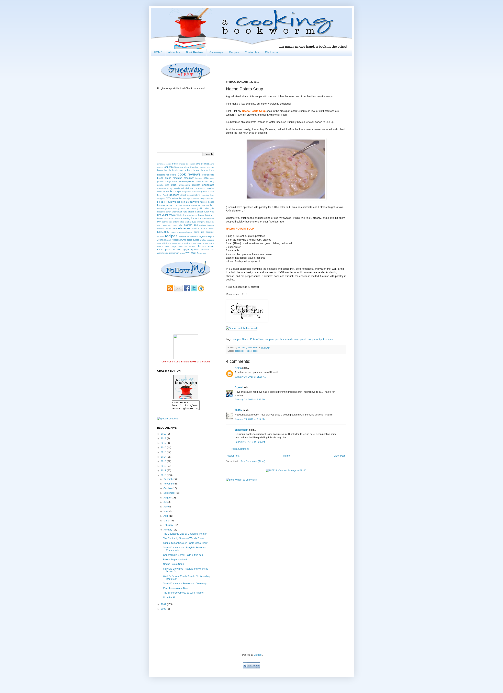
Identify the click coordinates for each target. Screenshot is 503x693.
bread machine (173, 178)
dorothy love (208, 195)
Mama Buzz (190, 222)
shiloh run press (169, 243)
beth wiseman (176, 170)
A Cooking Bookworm (248, 347)
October (168, 488)
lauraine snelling (182, 218)
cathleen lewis (201, 181)
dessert (174, 194)
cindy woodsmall (175, 188)
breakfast (189, 178)
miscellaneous (181, 228)
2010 (164, 475)
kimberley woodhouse (187, 215)
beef (166, 170)
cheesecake (184, 185)
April (166, 516)
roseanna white (179, 240)
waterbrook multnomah (168, 253)
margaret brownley (205, 222)
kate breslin (188, 211)
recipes (237, 339)
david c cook (208, 191)
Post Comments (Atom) (252, 461)
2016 (164, 447)
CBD (167, 185)
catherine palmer (186, 181)
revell (168, 240)
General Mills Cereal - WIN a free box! (183, 555)
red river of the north (188, 236)
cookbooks (200, 188)
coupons (161, 191)
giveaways (192, 201)
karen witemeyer (174, 211)
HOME (158, 52)
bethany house (192, 170)
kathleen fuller (202, 211)
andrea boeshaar (187, 164)
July (165, 502)
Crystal (239, 387)
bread (160, 178)
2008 (164, 609)
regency (203, 236)
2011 (164, 470)
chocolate (208, 184)
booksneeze (208, 175)
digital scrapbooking (190, 195)
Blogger (258, 654)
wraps (182, 253)
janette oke (171, 208)
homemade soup (289, 339)
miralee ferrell (164, 228)
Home (286, 455)
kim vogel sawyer (166, 215)
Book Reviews (195, 52)
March (167, 520)
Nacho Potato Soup (253, 339)
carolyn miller (171, 181)
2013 (164, 461)
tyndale (195, 249)
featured (210, 198)
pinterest (210, 232)
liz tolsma (202, 218)
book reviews (189, 174)
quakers (160, 236)
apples (179, 167)
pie (202, 232)
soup (255, 351)
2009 (164, 604)
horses (179, 205)
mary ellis (177, 225)
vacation (205, 250)
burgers (198, 178)
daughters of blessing (192, 191)
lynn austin (162, 222)
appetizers (170, 167)
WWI (187, 253)
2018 (164, 438)
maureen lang (191, 225)
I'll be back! (169, 597)
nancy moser (207, 228)
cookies (210, 188)
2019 (164, 433)
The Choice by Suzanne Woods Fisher (183, 538)
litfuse (194, 218)
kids (212, 211)
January (168, 529)
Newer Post (233, 455)
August (167, 497)
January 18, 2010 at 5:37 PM (250, 399)
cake (206, 178)
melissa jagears (206, 225)
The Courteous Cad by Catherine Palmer (185, 533)
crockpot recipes (323, 339)
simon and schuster (187, 243)
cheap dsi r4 (242, 429)
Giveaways (216, 52)
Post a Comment (240, 449)
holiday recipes (165, 205)
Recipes (234, 52)
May (166, 511)
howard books (190, 205)
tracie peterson (166, 249)
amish (175, 163)
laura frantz (169, 218)
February (168, 525)
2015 (164, 452)
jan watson (203, 205)
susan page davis (174, 246)
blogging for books (166, 175)
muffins (195, 228)
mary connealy (164, 225)
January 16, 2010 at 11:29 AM (250, 376)
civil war (189, 188)
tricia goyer (183, 249)
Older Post (339, 455)
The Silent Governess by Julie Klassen (183, 592)
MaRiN (238, 410)
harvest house (207, 202)
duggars (161, 198)
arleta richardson (191, 167)
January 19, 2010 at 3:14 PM (250, 419)
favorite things (199, 198)
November (169, 483)
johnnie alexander (187, 208)
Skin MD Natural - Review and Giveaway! (185, 583)
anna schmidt (202, 164)
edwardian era (179, 198)
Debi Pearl (162, 195)
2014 (164, 456)
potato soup (306, 339)
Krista (238, 368)
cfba (173, 184)
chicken (196, 185)
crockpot (239, 351)
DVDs (168, 198)
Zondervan (202, 253)
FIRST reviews (166, 201)
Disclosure (271, 52)
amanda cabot (164, 164)
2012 (164, 466)
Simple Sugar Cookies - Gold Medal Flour (185, 543)
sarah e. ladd (193, 240)
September (169, 493)
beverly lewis (207, 170)
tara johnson (190, 246)
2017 (164, 443)
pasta (196, 232)
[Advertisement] (180, 623)
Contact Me (252, 52)
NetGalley (163, 231)
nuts (173, 232)
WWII (193, 253)
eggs (189, 198)
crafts (169, 191)
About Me (174, 52)
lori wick (210, 218)
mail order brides (176, 222)
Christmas (161, 188)
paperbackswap (184, 232)
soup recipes (272, 339)
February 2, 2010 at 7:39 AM (250, 442)
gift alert (181, 202)
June (166, 506)
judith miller (203, 208)
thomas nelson (206, 246)
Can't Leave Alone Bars (175, 588)
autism (203, 167)
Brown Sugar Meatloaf (175, 559)
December (169, 479)
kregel (201, 215)
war (212, 250)
